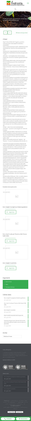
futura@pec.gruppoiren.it (15, 405)
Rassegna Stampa (9, 287)
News (6, 284)
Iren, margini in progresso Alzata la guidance (15, 207)
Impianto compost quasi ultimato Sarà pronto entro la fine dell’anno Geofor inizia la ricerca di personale (15, 322)
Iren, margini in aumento (9, 263)
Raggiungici (23, 418)
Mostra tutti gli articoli (22, 32)
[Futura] (15, 3)
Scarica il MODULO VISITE (9, 359)
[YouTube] (15, 415)
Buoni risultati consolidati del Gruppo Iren (13, 315)
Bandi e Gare (8, 281)
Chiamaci (9, 418)
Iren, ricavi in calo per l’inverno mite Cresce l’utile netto (15, 304)
